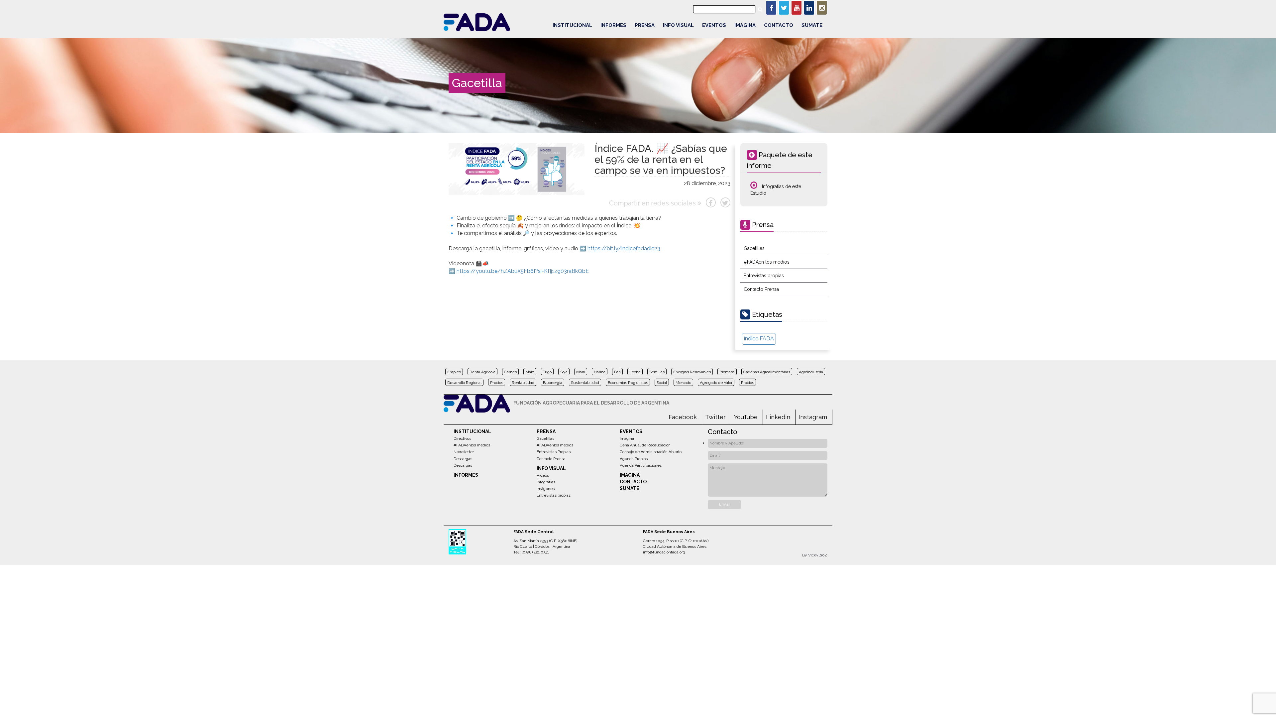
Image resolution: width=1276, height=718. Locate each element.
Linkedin (778, 417)
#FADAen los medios (767, 262)
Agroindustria (811, 372)
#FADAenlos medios (472, 445)
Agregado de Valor (716, 382)
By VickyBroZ (814, 555)
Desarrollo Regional (464, 382)
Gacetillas (754, 248)
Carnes (510, 372)
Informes (613, 25)
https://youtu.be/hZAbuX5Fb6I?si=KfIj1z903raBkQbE (523, 271)
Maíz (529, 372)
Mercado (683, 382)
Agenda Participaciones (641, 465)
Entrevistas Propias (554, 451)
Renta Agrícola (482, 372)
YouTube (746, 417)
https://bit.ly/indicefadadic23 (623, 248)
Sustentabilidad (585, 382)
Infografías (546, 482)
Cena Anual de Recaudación (645, 445)
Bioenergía (552, 382)
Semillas (657, 372)
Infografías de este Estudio (775, 190)
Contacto (778, 25)
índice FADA (759, 338)
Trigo (547, 372)
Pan (617, 372)
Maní (580, 372)
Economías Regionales (628, 382)
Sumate (811, 25)
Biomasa (727, 372)
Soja (564, 372)
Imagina (745, 25)
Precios (496, 382)
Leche (635, 372)
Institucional (572, 25)
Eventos (714, 25)
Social (662, 382)
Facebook (683, 417)
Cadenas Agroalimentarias (766, 372)
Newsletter (464, 451)
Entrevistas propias (764, 275)
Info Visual (678, 25)
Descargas (463, 458)
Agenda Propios (634, 458)
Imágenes (546, 488)
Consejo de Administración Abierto (651, 451)
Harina (599, 372)
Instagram (812, 417)
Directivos (462, 438)
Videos (543, 475)
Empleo (454, 372)
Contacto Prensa (761, 289)
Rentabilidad (523, 382)
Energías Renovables (692, 372)
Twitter (715, 417)
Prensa (645, 25)
